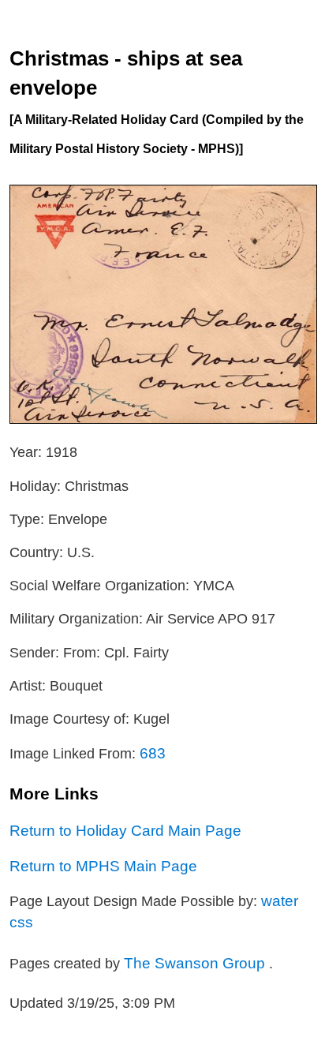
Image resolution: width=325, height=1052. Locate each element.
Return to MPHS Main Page (103, 865)
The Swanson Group (196, 963)
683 (153, 753)
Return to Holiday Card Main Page (125, 830)
